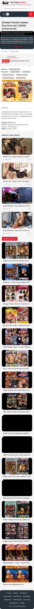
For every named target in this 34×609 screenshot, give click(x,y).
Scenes (15, 593)
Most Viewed (8, 596)
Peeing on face (22, 75)
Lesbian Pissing (8, 78)
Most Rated (17, 596)
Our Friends (26, 599)
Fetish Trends (17, 599)
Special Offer (14, 603)
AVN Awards (26, 596)
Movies (9, 593)
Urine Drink (26, 72)
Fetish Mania (21, 606)
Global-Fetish (15, 72)
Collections (7, 599)
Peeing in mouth (8, 75)
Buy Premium (17, 46)
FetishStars (23, 593)
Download (5, 61)
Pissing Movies (14, 69)
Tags (22, 603)
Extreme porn (20, 78)
